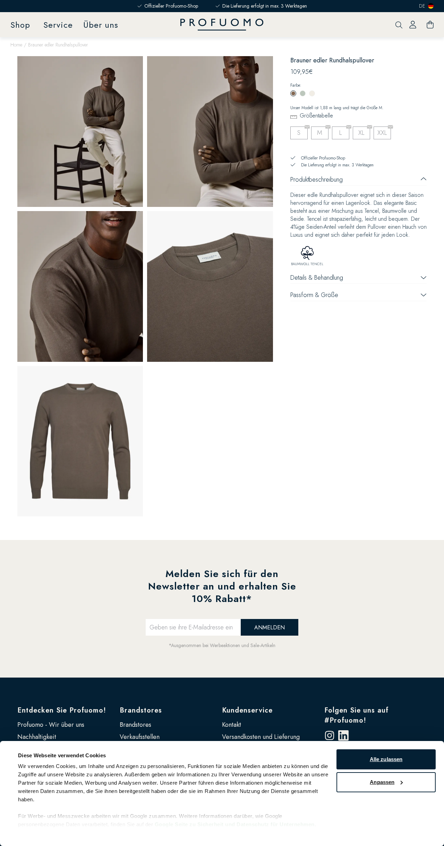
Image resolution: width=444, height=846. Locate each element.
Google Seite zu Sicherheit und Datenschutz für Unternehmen (235, 824)
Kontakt (231, 724)
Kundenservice (247, 710)
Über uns (100, 24)
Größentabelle (316, 116)
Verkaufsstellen (140, 736)
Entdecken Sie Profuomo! (61, 710)
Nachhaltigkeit (36, 736)
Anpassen (382, 782)
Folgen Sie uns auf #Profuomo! (356, 715)
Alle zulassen (386, 759)
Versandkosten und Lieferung (261, 736)
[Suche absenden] (398, 24)
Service (58, 24)
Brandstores (141, 710)
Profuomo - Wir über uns (50, 724)
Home (16, 44)
